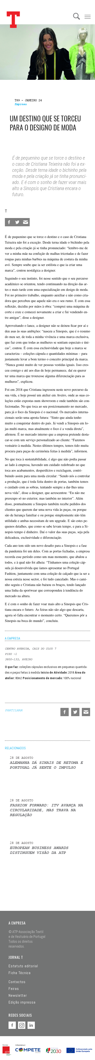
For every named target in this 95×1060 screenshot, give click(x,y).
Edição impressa (22, 1002)
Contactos (17, 981)
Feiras (14, 988)
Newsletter (18, 995)
